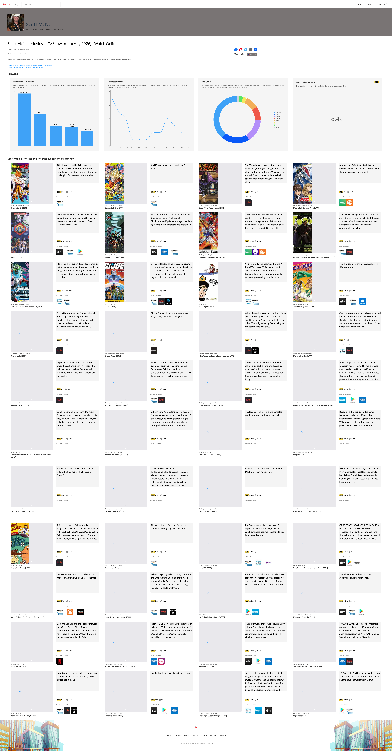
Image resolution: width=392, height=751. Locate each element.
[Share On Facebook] (236, 49)
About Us (223, 736)
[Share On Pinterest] (240, 49)
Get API (195, 735)
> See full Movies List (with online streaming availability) (25, 67)
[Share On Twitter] (245, 49)
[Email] (250, 49)
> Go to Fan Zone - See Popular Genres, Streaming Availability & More (30, 65)
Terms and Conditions (209, 735)
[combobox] (252, 54)
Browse (370, 4)
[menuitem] (359, 4)
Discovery (177, 735)
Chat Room (382, 4)
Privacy (186, 735)
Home (359, 4)
